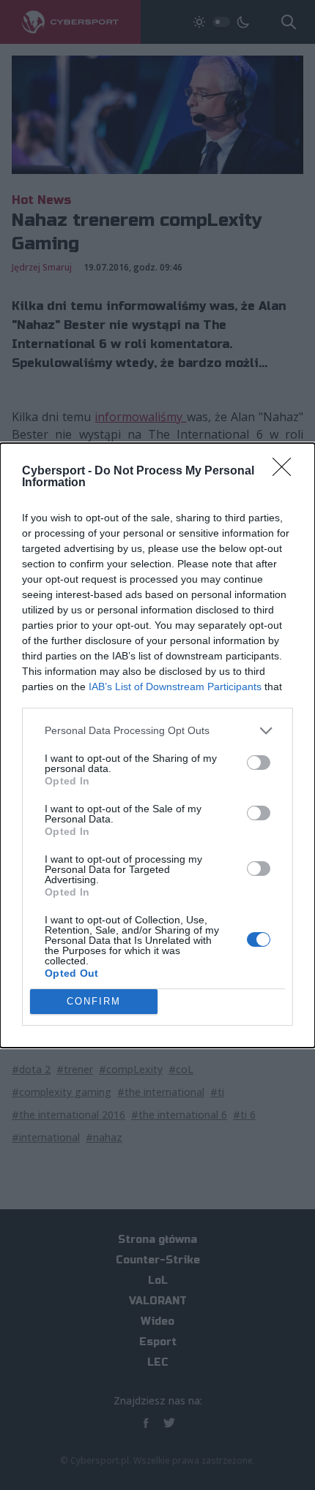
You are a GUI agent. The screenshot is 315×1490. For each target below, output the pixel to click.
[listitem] (157, 730)
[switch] (258, 762)
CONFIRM (94, 1001)
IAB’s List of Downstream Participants (175, 686)
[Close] (286, 471)
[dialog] (157, 745)
